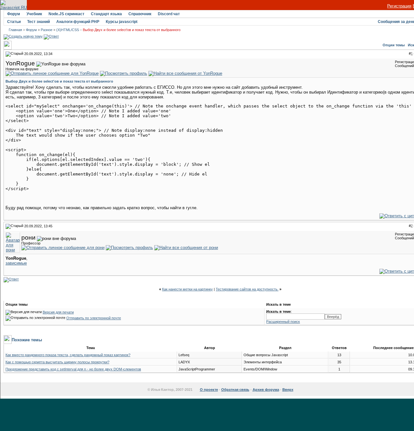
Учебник (34, 14)
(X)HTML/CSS (67, 30)
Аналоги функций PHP (77, 21)
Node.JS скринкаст (66, 14)
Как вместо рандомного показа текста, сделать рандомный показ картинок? (67, 355)
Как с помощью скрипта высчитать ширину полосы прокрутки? (57, 362)
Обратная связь (235, 389)
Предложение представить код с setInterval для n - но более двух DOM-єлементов (73, 369)
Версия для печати (58, 312)
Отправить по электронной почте (93, 318)
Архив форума (266, 389)
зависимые (16, 263)
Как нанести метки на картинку (187, 289)
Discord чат (169, 14)
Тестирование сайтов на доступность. (247, 289)
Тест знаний (38, 21)
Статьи (14, 21)
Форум (13, 14)
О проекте (209, 389)
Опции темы (394, 45)
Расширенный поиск (283, 321)
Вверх (287, 389)
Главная (15, 30)
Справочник (139, 14)
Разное (46, 30)
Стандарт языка (106, 14)
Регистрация (399, 6)
